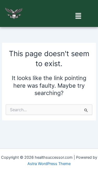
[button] (78, 16)
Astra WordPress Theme (49, 163)
